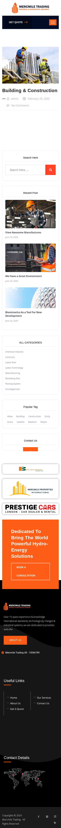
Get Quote (16, 22)
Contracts (10, 357)
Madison (32, 422)
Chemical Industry (14, 351)
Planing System (12, 383)
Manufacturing (12, 373)
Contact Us (43, 703)
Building (20, 416)
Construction (34, 416)
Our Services (44, 697)
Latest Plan (10, 362)
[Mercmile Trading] (30, 7)
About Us (15, 640)
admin (15, 98)
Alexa (10, 416)
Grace (10, 422)
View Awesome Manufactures (23, 232)
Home (13, 697)
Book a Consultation (26, 571)
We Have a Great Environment (23, 276)
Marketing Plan (12, 378)
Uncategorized (12, 389)
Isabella (20, 422)
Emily (47, 416)
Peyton (43, 422)
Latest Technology (14, 367)
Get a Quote (17, 709)
